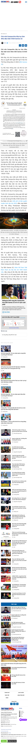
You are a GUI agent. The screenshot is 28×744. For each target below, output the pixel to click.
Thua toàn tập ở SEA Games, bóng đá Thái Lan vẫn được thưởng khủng (18, 465)
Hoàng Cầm (5, 357)
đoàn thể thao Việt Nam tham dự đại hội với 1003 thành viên (14, 270)
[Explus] (14, 333)
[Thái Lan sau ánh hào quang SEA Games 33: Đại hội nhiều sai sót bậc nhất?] (6, 535)
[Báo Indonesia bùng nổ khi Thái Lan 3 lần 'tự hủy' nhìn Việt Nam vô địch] (6, 376)
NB (3, 370)
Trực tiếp (7, 695)
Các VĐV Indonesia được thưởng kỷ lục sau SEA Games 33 (19, 448)
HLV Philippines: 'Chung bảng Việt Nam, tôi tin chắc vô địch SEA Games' (19, 586)
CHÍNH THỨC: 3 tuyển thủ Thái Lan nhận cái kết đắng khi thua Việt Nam (19, 577)
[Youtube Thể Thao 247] (17, 704)
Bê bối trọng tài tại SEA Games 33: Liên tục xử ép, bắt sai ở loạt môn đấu (19, 569)
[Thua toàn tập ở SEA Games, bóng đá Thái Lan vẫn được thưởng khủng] (6, 466)
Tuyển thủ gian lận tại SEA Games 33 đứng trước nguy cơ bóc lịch (19, 457)
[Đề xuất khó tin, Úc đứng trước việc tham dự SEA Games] (6, 483)
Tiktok (21, 716)
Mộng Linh (16, 511)
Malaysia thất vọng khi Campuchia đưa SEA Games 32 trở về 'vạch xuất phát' (14, 306)
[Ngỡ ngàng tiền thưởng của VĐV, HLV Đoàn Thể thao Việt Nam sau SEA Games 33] (6, 517)
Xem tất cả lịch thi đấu (14, 327)
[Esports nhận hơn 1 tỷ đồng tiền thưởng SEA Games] (6, 441)
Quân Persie (16, 555)
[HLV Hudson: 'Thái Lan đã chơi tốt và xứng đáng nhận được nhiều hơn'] (6, 417)
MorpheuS (16, 442)
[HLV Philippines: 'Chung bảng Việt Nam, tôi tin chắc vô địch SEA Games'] (6, 587)
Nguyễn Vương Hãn (18, 451)
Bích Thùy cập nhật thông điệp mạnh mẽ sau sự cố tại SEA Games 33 (19, 525)
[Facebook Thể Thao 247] (11, 704)
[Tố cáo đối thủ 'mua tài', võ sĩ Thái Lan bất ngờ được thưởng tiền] (6, 509)
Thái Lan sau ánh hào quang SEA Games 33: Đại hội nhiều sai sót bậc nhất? (19, 534)
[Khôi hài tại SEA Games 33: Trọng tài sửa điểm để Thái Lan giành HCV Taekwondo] (6, 553)
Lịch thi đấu (21, 692)
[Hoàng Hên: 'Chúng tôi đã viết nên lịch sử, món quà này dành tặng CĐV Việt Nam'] (6, 403)
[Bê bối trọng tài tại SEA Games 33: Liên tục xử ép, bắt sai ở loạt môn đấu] (6, 570)
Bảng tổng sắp (21, 695)
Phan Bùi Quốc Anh (18, 433)
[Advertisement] (14, 17)
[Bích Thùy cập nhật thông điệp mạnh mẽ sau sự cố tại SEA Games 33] (6, 526)
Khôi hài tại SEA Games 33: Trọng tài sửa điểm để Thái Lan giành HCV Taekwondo (19, 552)
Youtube (21, 711)
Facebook (22, 712)
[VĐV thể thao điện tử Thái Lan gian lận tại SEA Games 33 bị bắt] (6, 432)
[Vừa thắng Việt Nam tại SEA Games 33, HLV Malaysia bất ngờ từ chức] (6, 475)
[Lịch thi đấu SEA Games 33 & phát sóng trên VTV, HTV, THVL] (14, 653)
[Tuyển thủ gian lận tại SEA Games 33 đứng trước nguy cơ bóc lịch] (6, 458)
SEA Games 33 (4, 33)
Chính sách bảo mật (4, 731)
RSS (21, 715)
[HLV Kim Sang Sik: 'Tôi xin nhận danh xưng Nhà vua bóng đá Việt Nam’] (6, 348)
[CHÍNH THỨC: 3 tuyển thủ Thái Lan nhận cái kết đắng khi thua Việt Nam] (6, 578)
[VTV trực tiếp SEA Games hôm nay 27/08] (6, 677)
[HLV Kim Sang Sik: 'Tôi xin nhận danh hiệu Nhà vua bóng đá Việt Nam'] (6, 389)
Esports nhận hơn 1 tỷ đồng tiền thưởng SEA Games (18, 615)
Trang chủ (7, 692)
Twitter (21, 713)
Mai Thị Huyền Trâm (18, 469)
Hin (14, 537)
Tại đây (9, 732)
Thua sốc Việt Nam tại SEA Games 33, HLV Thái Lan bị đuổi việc (19, 560)
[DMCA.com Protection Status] (9, 741)
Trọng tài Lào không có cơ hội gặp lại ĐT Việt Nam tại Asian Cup (19, 595)
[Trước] (3, 323)
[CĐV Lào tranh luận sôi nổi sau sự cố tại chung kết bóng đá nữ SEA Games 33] (6, 492)
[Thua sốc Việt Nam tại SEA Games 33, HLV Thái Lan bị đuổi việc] (6, 561)
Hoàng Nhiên (5, 384)
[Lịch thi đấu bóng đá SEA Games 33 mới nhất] (6, 670)
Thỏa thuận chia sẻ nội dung (6, 729)
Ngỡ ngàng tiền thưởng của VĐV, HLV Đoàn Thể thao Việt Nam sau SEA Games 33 (18, 517)
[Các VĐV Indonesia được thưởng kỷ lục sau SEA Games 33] (6, 449)
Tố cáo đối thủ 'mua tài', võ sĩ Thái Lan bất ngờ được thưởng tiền (19, 508)
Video (7, 697)
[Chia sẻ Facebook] (20, 45)
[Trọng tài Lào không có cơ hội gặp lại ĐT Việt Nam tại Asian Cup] (6, 595)
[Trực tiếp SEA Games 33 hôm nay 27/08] (6, 685)
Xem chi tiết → (23, 317)
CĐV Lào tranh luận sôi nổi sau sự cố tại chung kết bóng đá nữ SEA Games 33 (19, 491)
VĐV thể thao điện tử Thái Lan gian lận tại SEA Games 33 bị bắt (18, 608)
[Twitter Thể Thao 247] (14, 704)
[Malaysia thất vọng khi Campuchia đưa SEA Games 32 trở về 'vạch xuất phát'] (14, 291)
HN (14, 547)
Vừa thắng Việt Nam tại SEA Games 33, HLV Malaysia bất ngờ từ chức (18, 474)
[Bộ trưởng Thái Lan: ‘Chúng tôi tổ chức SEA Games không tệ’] (6, 500)
